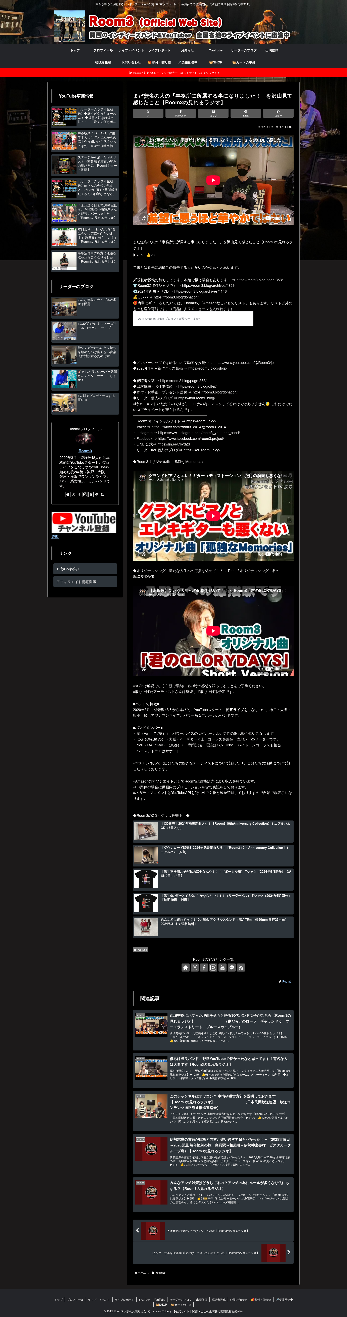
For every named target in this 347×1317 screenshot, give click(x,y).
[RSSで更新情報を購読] (241, 967)
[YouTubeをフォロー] (222, 967)
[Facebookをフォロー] (204, 967)
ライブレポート (124, 1300)
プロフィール (75, 1300)
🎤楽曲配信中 (284, 1300)
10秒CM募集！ (68, 568)
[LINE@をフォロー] (232, 967)
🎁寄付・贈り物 (261, 1300)
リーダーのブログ (180, 1300)
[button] (278, 113)
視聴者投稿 (219, 1300)
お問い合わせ (238, 1300)
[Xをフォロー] (195, 967)
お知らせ (144, 1300)
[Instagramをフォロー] (213, 967)
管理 (55, 536)
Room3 (85, 451)
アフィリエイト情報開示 (76, 581)
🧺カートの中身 (181, 1305)
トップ (58, 1300)
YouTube (142, 949)
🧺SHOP (161, 1305)
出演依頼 (201, 1300)
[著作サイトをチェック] (186, 967)
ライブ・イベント (99, 1300)
